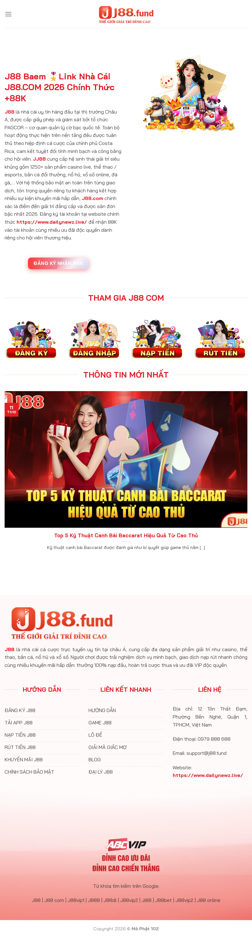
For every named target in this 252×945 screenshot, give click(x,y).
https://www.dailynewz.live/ (52, 222)
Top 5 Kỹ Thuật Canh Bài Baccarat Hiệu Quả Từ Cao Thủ (126, 535)
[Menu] (8, 14)
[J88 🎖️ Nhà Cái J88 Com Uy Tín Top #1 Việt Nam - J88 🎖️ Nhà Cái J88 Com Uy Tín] (126, 14)
